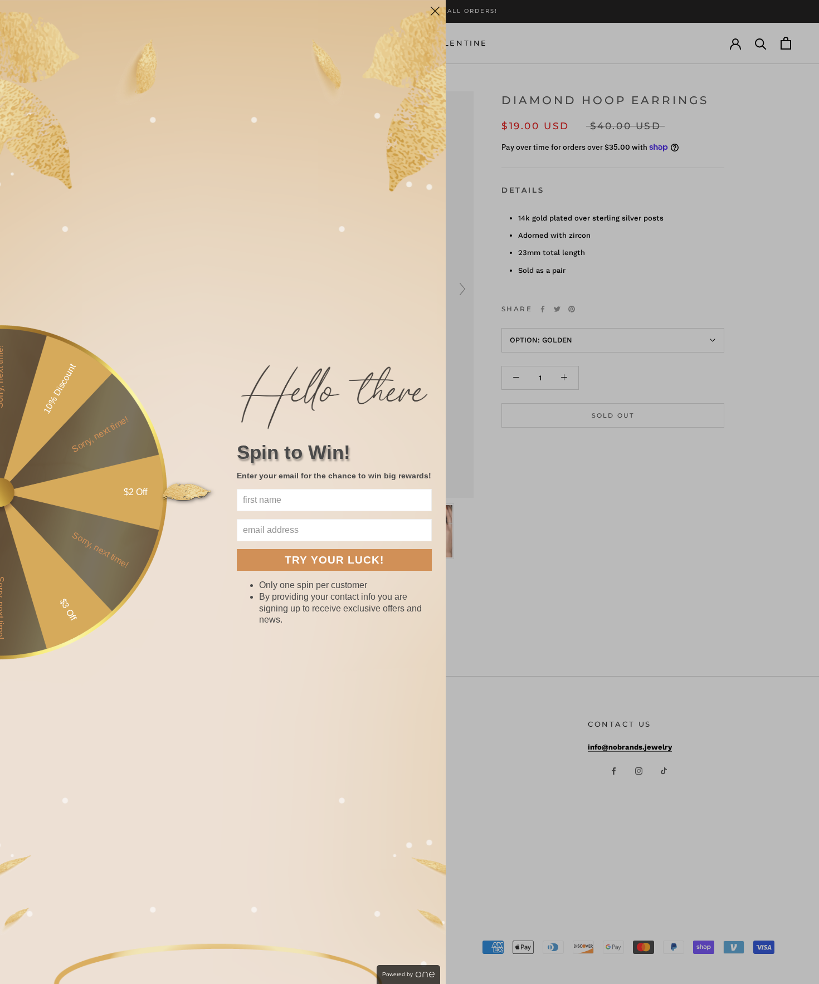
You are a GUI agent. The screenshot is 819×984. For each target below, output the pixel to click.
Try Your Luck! (334, 560)
